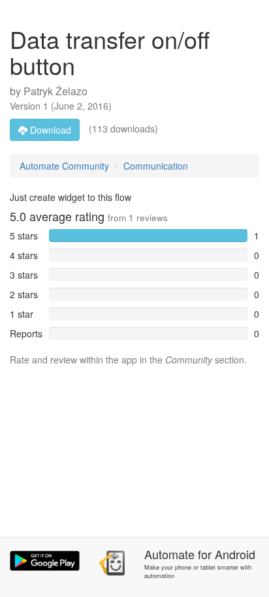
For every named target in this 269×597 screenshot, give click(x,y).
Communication (155, 165)
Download (49, 129)
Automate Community (64, 165)
